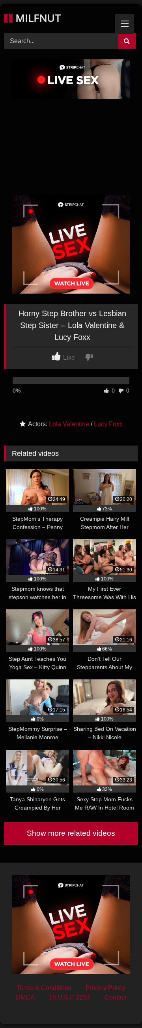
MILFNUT (37, 18)
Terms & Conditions (44, 987)
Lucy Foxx (108, 424)
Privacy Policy (105, 987)
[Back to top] (117, 1004)
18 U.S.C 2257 (69, 997)
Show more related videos (71, 833)
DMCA (25, 997)
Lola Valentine (69, 424)
